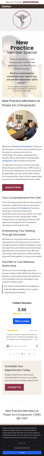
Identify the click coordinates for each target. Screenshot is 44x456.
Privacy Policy (32, 437)
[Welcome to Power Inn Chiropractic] (22, 28)
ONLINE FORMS (13, 187)
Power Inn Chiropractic (22, 146)
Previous (7, 127)
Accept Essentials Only (22, 448)
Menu (7, 6)
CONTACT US (14, 387)
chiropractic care (9, 161)
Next (36, 127)
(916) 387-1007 (31, 2)
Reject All (22, 443)
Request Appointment (15, 2)
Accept (22, 452)
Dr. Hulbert (23, 208)
